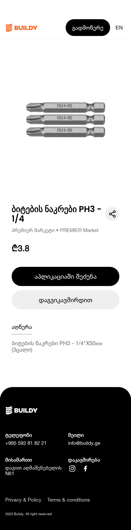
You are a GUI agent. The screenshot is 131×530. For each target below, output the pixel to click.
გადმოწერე (87, 27)
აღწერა (22, 326)
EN (119, 28)
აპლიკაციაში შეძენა (66, 276)
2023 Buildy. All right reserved (28, 514)
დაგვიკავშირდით (65, 299)
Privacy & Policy (23, 499)
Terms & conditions (68, 499)
